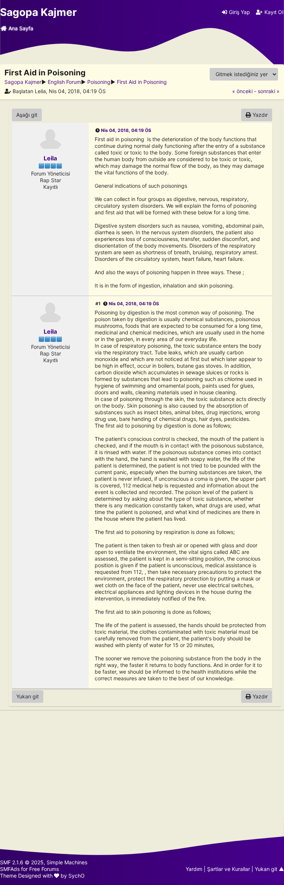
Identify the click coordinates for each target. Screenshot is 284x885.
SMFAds (10, 869)
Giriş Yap (239, 12)
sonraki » (269, 91)
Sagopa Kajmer (38, 12)
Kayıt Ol (273, 12)
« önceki (242, 91)
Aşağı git (26, 115)
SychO (76, 875)
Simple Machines (67, 862)
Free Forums (44, 869)
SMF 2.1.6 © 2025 (22, 862)
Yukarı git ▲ (269, 869)
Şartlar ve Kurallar (228, 869)
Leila (50, 158)
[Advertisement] (142, 764)
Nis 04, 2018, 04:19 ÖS (126, 130)
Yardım (194, 869)
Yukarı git (27, 696)
